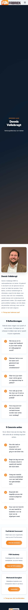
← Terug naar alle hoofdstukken (14, 598)
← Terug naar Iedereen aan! (10, 312)
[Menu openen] (25, 2)
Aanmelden (14, 589)
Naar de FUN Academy (14, 566)
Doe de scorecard (14, 543)
